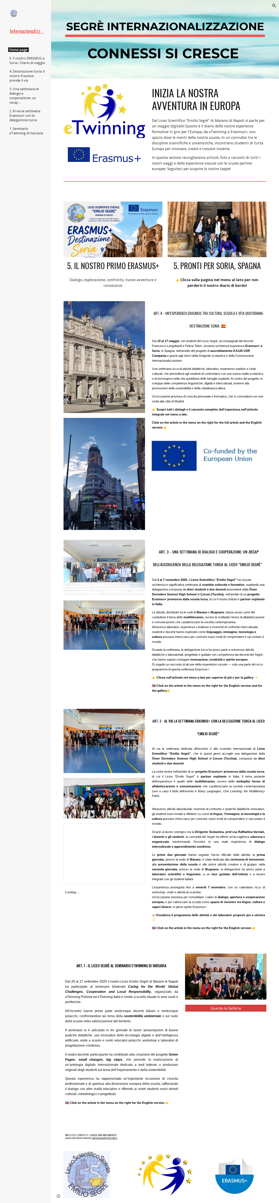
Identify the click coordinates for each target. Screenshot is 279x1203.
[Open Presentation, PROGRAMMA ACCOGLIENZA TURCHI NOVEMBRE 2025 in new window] (137, 828)
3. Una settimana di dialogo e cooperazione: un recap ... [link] (24, 96)
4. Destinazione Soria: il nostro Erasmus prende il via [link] (27, 76)
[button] (274, 6)
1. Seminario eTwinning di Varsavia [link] (26, 130)
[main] (165, 39)
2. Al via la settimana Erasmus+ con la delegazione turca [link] (24, 115)
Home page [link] (18, 49)
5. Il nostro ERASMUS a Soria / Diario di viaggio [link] (27, 60)
